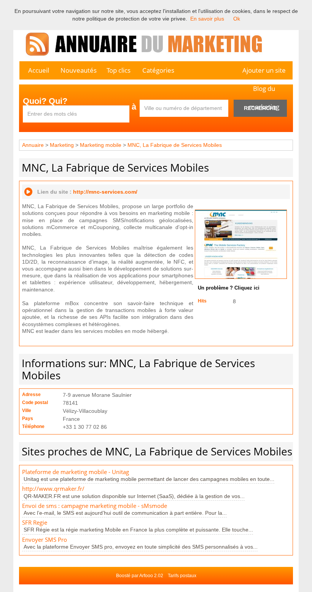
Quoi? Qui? (45, 101)
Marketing (62, 145)
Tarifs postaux (182, 575)
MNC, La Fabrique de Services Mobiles (174, 145)
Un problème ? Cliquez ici (228, 288)
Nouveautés (78, 70)
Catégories (158, 70)
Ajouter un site (264, 70)
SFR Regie (34, 523)
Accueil (38, 70)
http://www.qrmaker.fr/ (53, 489)
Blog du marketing (264, 91)
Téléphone (33, 426)
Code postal (35, 402)
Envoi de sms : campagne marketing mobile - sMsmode (94, 506)
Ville (26, 410)
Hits (202, 301)
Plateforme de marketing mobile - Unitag (75, 472)
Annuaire (33, 145)
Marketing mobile (100, 145)
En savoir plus (207, 19)
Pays (27, 418)
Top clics (119, 70)
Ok (236, 19)
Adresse (31, 394)
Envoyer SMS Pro (44, 540)
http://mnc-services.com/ (105, 192)
